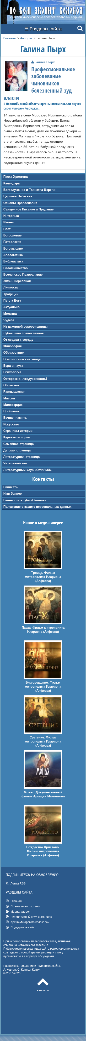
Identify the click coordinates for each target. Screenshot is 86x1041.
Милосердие (12, 405)
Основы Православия (20, 203)
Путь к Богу (12, 300)
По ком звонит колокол (26, 906)
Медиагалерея (21, 911)
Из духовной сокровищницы (25, 326)
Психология (12, 372)
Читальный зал (15, 463)
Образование (13, 352)
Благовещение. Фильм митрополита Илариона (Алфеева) (43, 686)
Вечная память (15, 417)
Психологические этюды (22, 359)
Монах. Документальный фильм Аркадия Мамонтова (43, 794)
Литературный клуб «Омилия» (31, 916)
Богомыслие (13, 248)
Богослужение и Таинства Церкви (29, 190)
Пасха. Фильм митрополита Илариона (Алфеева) (43, 629)
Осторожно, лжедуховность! (25, 379)
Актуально (11, 307)
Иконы (8, 222)
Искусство (11, 424)
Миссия (9, 398)
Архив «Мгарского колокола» (30, 922)
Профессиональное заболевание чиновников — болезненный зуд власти (39, 83)
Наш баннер (12, 493)
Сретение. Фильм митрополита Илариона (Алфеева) (43, 741)
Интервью (11, 216)
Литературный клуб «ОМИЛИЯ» (27, 470)
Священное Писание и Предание (28, 209)
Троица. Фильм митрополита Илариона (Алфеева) (43, 577)
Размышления (14, 391)
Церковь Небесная (17, 196)
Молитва (10, 313)
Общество (11, 385)
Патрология (12, 242)
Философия (12, 346)
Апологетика (13, 255)
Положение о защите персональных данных (37, 506)
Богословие (12, 235)
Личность (10, 287)
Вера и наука (13, 365)
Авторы (26, 38)
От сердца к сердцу (18, 339)
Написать (10, 487)
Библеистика (13, 261)
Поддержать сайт (22, 927)
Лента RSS (18, 883)
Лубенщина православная (23, 333)
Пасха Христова (15, 176)
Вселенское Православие (23, 274)
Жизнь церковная (17, 281)
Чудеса (8, 320)
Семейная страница (18, 444)
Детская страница (17, 450)
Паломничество (15, 268)
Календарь (11, 183)
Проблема (11, 411)
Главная (9, 38)
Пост (7, 229)
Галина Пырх (45, 62)
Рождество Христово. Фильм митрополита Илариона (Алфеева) (43, 851)
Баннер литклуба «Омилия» (24, 500)
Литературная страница (21, 457)
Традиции (10, 294)
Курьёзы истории (16, 437)
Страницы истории (17, 431)
